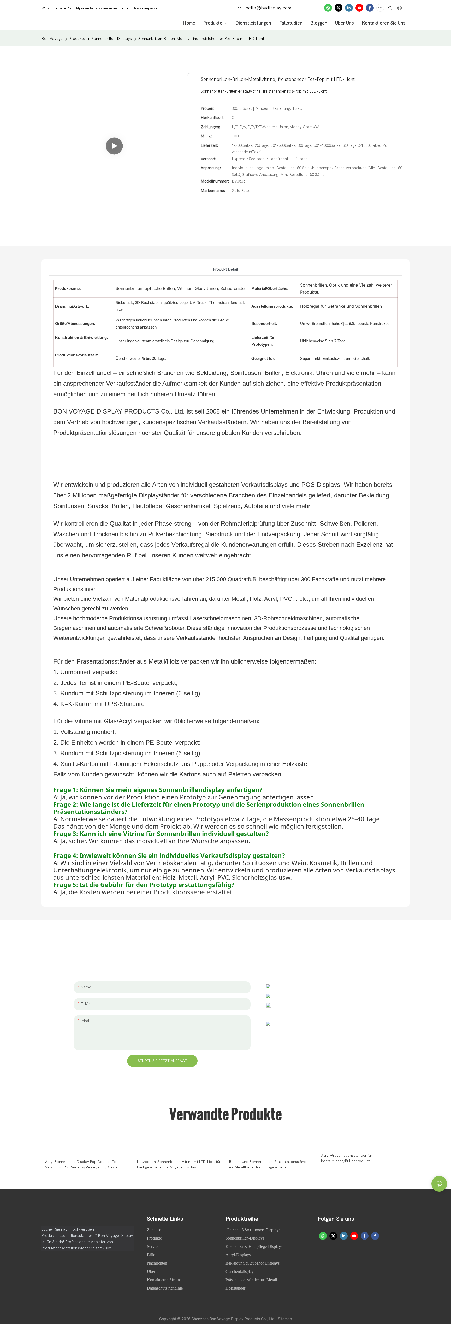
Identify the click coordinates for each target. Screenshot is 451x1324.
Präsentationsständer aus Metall (251, 1280)
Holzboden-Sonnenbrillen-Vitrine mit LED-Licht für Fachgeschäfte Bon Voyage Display (179, 1164)
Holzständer (235, 1288)
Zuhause (154, 1230)
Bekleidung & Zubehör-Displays (252, 1263)
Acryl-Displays (238, 1255)
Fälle (151, 1255)
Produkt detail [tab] (225, 269)
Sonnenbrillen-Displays (112, 38)
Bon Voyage (52, 38)
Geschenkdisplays (240, 1271)
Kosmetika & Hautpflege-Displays (253, 1246)
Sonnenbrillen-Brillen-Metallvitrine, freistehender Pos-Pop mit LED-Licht (201, 38)
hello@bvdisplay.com (267, 8)
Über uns (155, 1271)
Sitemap (285, 1318)
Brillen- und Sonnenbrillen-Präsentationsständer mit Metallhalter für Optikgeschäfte (269, 1164)
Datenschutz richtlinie (165, 1288)
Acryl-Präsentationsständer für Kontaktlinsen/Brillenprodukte (346, 1158)
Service (153, 1246)
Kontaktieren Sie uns (164, 1280)
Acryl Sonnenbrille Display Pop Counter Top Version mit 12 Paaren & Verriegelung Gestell (82, 1164)
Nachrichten (157, 1263)
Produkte (77, 38)
